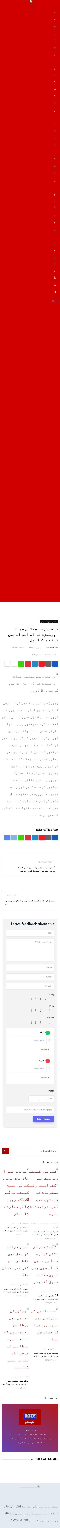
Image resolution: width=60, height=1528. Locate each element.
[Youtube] (42, 664)
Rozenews (53, 648)
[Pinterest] (28, 664)
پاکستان (55, 89)
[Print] (14, 664)
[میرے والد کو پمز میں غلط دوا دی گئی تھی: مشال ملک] (15, 1260)
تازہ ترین (44, 1223)
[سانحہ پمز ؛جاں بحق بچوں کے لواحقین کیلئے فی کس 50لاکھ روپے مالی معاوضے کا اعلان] (15, 1192)
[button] (54, 301)
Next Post (12, 895)
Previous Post (45, 862)
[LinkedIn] (35, 664)
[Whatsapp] (21, 664)
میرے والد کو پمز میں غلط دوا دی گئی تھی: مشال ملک (16, 1291)
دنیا (45, 1349)
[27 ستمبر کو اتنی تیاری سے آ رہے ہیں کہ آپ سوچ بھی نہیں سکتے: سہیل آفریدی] (44, 1264)
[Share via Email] (7, 664)
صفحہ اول (55, 33)
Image (51, 1091)
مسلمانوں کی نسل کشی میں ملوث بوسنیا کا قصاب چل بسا (46, 1356)
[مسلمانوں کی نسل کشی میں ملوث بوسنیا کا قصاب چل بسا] (44, 1325)
